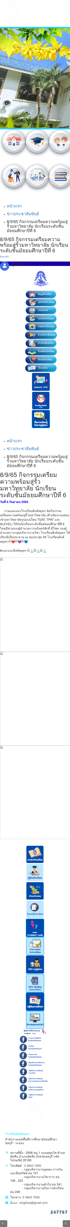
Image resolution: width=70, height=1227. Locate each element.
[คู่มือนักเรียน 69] (35, 872)
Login (51, 1223)
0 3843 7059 (31, 1197)
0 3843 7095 (32, 1165)
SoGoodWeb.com (38, 1223)
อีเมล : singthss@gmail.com (29, 1202)
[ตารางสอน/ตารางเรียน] (35, 945)
